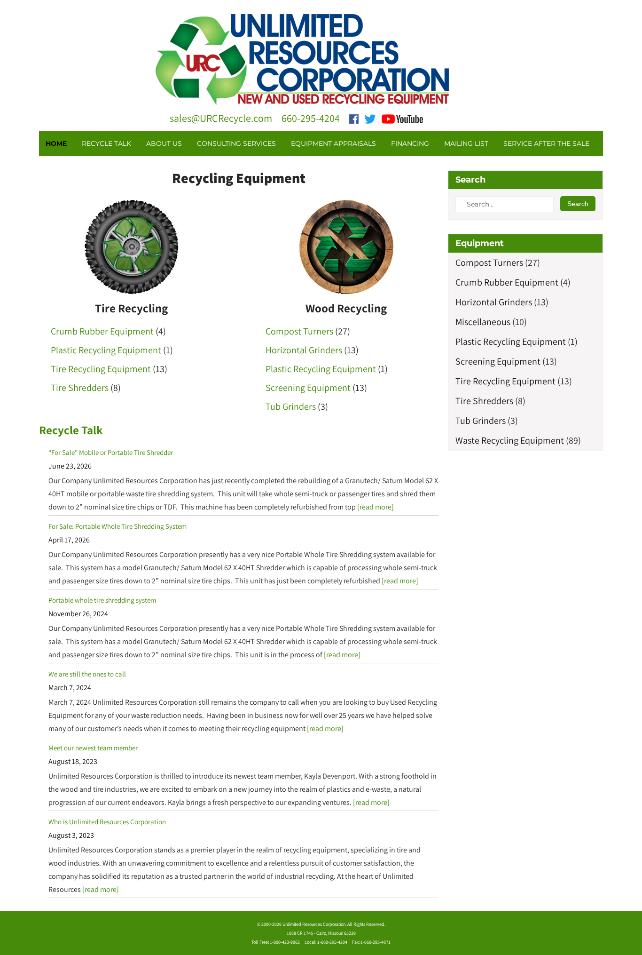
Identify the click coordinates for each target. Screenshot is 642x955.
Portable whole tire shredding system (102, 600)
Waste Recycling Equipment (509, 440)
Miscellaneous (482, 322)
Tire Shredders (80, 388)
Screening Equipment (308, 388)
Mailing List (466, 143)
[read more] (375, 507)
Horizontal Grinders (304, 350)
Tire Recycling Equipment (101, 369)
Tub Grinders (291, 406)
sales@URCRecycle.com (221, 118)
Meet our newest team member (93, 747)
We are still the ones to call (87, 673)
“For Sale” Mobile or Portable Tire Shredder (110, 452)
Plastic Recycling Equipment (106, 350)
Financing (410, 143)
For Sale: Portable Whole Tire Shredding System (117, 526)
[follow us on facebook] (354, 118)
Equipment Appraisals (333, 143)
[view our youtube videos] (402, 118)
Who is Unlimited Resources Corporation (107, 821)
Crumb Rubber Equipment (102, 331)
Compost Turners (299, 331)
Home (56, 143)
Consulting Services (236, 143)
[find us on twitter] (370, 118)
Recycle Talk (106, 143)
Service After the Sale (546, 143)
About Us (164, 143)
